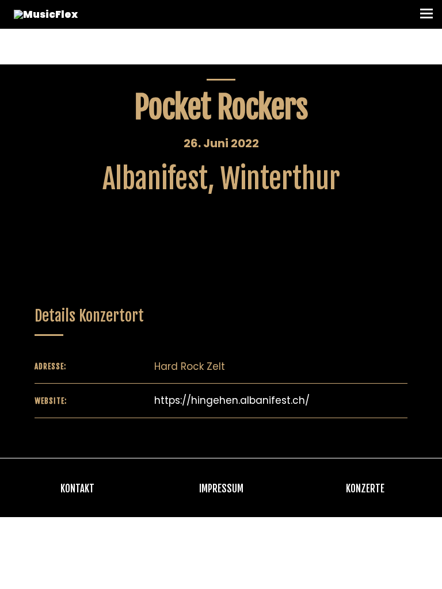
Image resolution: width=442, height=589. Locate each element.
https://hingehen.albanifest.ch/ (232, 400)
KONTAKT (77, 489)
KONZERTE (365, 489)
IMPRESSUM (221, 489)
